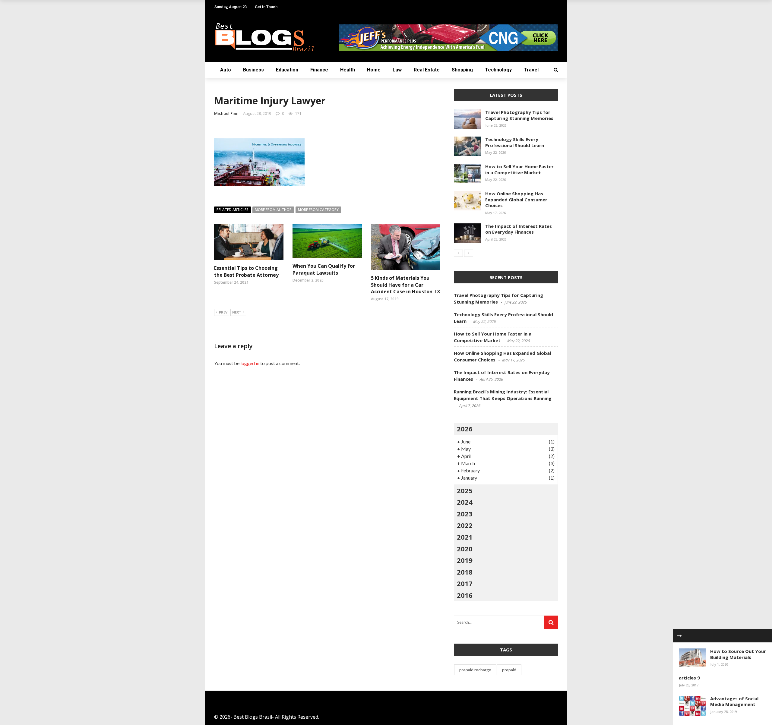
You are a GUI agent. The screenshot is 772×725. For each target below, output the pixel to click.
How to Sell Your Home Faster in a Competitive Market (519, 169)
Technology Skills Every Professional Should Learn (514, 142)
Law (397, 70)
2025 (465, 490)
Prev (223, 312)
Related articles (232, 209)
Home (374, 70)
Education (287, 70)
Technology (498, 70)
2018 (465, 571)
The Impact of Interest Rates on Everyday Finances (518, 229)
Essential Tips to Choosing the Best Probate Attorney (247, 271)
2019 (465, 560)
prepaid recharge (475, 669)
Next (236, 312)
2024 (465, 501)
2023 (465, 513)
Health (347, 70)
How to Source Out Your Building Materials (738, 654)
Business (253, 70)
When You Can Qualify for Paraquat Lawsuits (324, 269)
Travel (531, 70)
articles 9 (689, 678)
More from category (318, 209)
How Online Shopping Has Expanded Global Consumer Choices (516, 199)
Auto (225, 70)
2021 (465, 536)
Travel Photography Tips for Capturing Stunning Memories (519, 115)
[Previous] (458, 253)
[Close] (679, 635)
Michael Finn (226, 113)
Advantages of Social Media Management (734, 701)
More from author (273, 209)
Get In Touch (266, 7)
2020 (465, 548)
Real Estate (427, 70)
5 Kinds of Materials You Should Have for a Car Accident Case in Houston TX (405, 285)
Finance (319, 70)
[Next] (468, 253)
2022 (465, 525)
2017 (465, 583)
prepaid (509, 669)
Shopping (462, 70)
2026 (465, 428)
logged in (249, 363)
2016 (465, 595)
